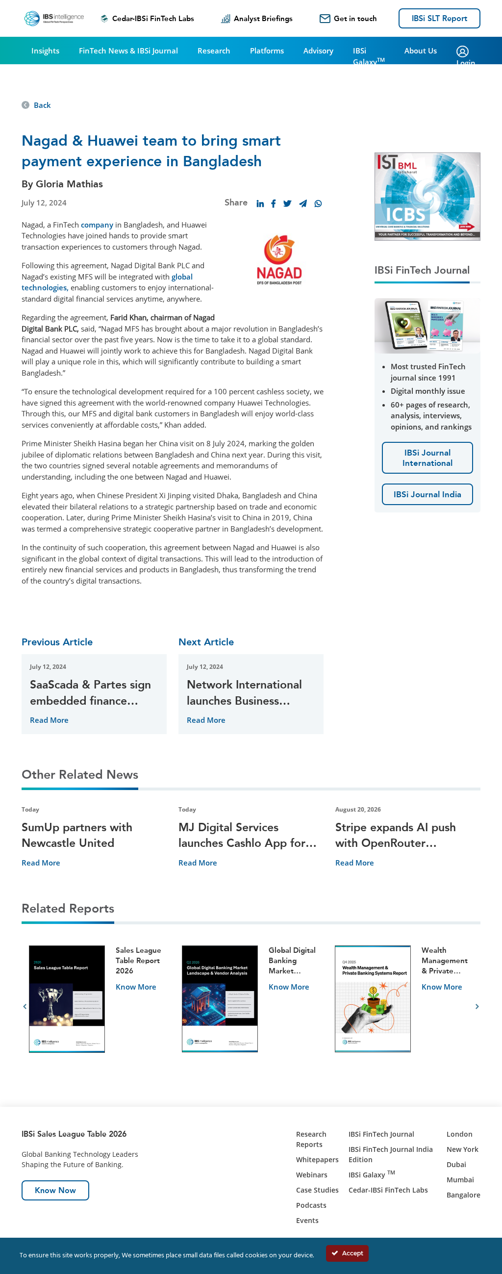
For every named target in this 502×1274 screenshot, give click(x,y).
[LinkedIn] (260, 203)
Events (307, 1220)
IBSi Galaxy (369, 56)
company (97, 224)
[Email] (303, 203)
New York (462, 1149)
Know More (136, 987)
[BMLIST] (427, 196)
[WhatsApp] (318, 203)
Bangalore (463, 1194)
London (460, 1134)
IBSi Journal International (427, 457)
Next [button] (477, 1007)
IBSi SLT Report (439, 18)
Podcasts (311, 1205)
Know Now (55, 1190)
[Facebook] (273, 203)
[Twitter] (287, 203)
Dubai (456, 1164)
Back (42, 105)
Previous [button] (25, 1007)
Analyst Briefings (263, 18)
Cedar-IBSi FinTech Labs (153, 18)
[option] (98, 1007)
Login (466, 63)
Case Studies (317, 1190)
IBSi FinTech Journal (381, 1134)
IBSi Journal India (427, 494)
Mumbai (460, 1179)
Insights (45, 50)
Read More (49, 720)
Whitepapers (317, 1159)
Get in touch (355, 18)
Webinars (311, 1174)
